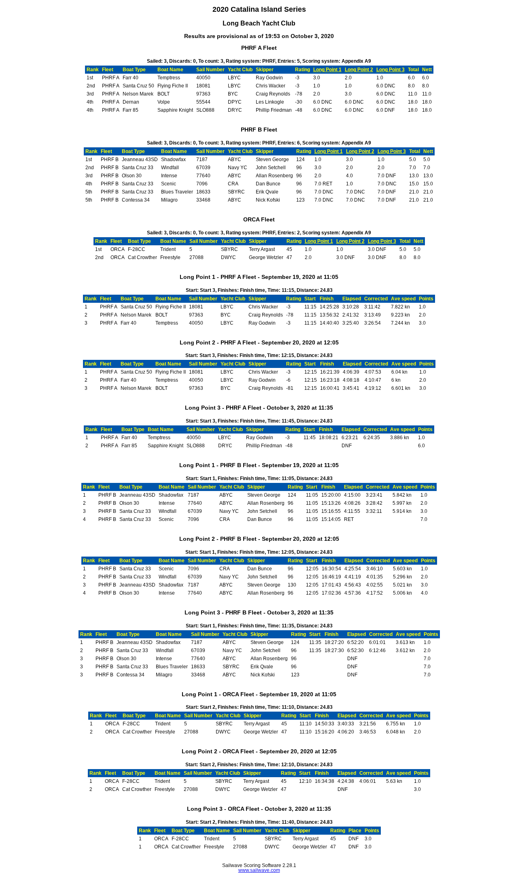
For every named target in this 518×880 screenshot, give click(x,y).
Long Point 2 (359, 69)
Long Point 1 (327, 69)
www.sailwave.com (259, 870)
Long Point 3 (390, 69)
